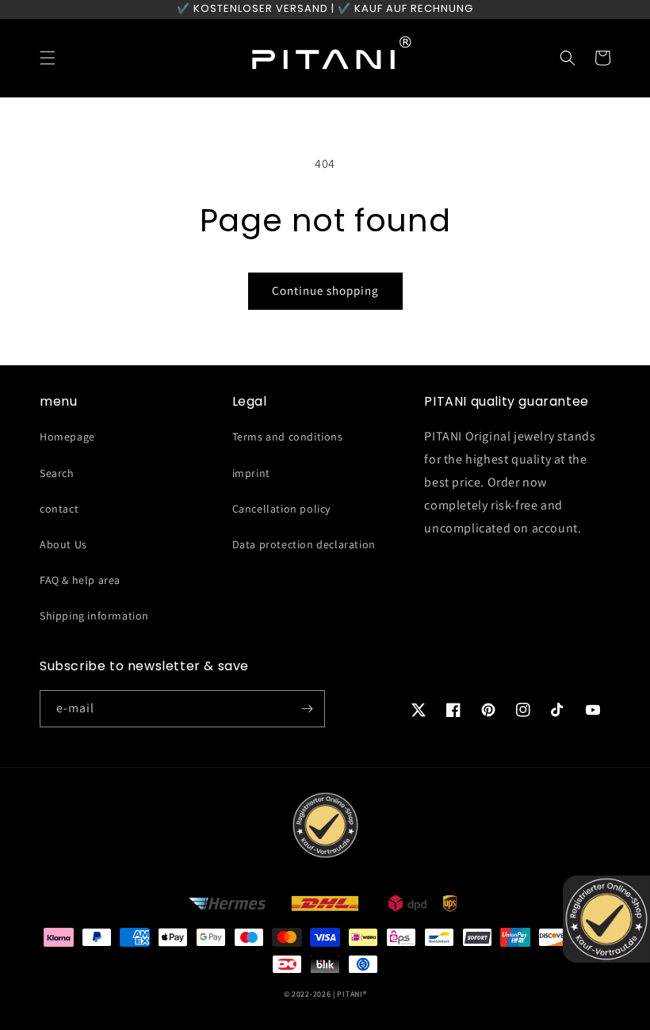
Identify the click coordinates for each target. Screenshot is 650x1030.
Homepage (67, 436)
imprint (251, 473)
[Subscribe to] (306, 708)
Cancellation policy (281, 509)
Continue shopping (325, 290)
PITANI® (351, 994)
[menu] (47, 57)
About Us (63, 544)
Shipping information (94, 615)
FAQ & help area (80, 580)
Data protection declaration (304, 544)
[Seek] (567, 57)
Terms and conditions (287, 436)
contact (59, 509)
